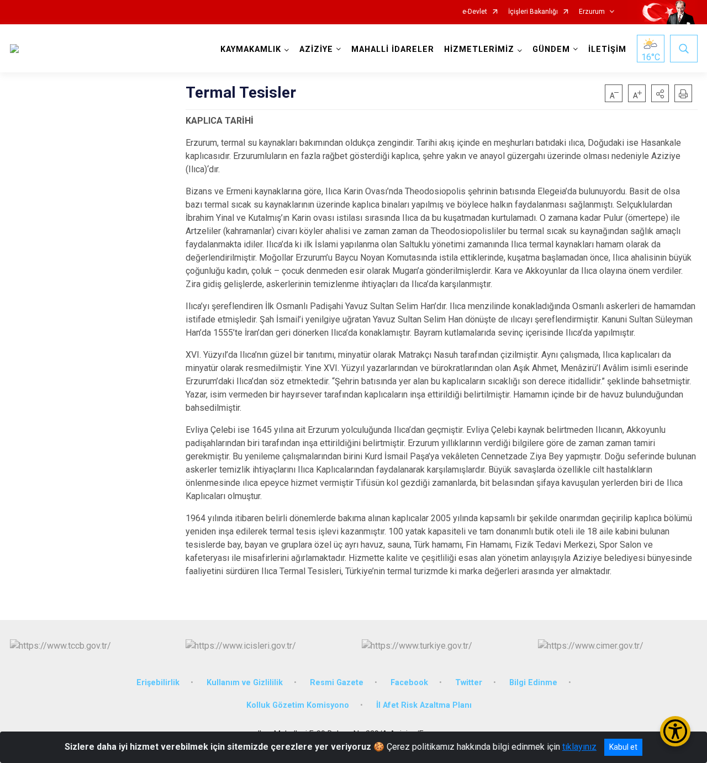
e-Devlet (474, 11)
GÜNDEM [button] (551, 49)
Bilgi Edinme (533, 682)
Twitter (468, 682)
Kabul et (623, 747)
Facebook (409, 682)
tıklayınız (579, 746)
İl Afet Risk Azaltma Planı (424, 705)
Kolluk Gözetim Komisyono (297, 705)
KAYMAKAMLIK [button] (250, 49)
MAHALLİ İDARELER (392, 49)
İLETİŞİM (607, 49)
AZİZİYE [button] (316, 49)
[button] (660, 93)
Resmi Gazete (336, 682)
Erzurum (592, 11)
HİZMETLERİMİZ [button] (479, 49)
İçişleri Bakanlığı (533, 11)
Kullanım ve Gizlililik (245, 682)
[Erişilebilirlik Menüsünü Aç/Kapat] (675, 731)
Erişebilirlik (158, 682)
